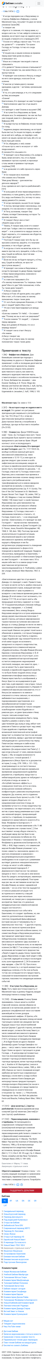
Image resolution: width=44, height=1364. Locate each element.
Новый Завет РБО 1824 (14, 1245)
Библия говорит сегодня (14, 1289)
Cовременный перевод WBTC (17, 1228)
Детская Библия (11, 1331)
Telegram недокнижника (14, 1324)
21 (2, 211)
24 (2, 239)
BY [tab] (11, 1201)
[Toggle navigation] (39, 3)
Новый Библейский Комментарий (19, 1303)
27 (2, 268)
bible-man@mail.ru (33, 1358)
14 (2, 143)
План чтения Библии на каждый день (20, 1342)
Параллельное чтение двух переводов (21, 1340)
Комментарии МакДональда (16, 1280)
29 (2, 290)
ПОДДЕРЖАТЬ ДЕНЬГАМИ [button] (22, 1190)
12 (2, 123)
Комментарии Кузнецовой (15, 1314)
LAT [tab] (5, 1205)
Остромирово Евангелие (15, 1254)
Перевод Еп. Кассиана (13, 1231)
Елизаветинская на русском (16, 1259)
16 (2, 168)
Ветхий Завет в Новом (14, 1311)
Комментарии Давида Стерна (17, 1308)
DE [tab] (29, 1201)
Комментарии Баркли (13, 1294)
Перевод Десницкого (13, 1217)
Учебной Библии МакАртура (16, 1274)
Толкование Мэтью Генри (15, 1277)
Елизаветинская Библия (14, 1256)
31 (2, 307)
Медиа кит (8, 1321)
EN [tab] (23, 1201)
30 (2, 301)
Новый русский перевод (14, 1214)
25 (2, 248)
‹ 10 (3, 11)
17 (2, 174)
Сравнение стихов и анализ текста (19, 1337)
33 (2, 330)
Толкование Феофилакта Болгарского (20, 1300)
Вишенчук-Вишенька (13, 1251)
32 (2, 318)
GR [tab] (35, 1201)
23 (2, 225)
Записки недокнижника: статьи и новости (22, 1334)
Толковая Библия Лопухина (16, 1283)
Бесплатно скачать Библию (16, 1345)
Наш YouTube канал (12, 1326)
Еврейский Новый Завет (15, 1239)
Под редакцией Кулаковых (16, 1220)
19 (2, 202)
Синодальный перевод (14, 1211)
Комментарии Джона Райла (16, 1297)
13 (2, 129)
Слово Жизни (9, 1234)
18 (2, 191)
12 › (14, 11)
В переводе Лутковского (15, 1242)
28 (2, 279)
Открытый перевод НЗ (14, 1237)
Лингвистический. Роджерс (16, 1306)
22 (2, 219)
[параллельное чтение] (17, 11)
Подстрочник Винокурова (15, 1262)
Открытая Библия (11, 1222)
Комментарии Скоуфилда (15, 1291)
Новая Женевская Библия (15, 1272)
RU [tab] (5, 1201)
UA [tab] (17, 1201)
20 (2, 205)
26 (2, 259)
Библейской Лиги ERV (13, 1225)
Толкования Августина (14, 1286)
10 (2, 103)
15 (2, 154)
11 (2, 112)
